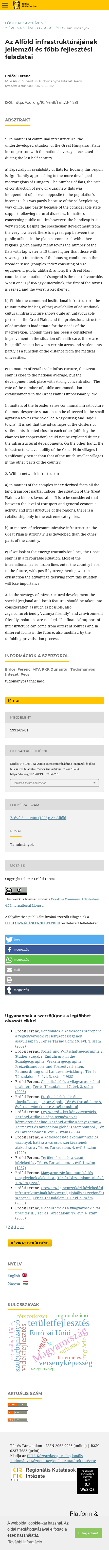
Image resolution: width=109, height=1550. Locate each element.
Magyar (15, 1283)
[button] (54, 939)
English (15, 1275)
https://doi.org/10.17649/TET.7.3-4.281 (46, 102)
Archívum (34, 23)
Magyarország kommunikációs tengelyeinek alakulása (54, 1175)
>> (22, 1226)
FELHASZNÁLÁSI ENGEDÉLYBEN (32, 923)
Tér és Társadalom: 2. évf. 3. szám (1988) (55, 1074)
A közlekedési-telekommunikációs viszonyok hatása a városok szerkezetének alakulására (56, 1142)
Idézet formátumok (30, 783)
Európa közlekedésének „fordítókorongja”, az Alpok (48, 1099)
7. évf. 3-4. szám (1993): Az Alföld (34, 28)
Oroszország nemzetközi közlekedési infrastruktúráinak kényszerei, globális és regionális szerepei (59, 1192)
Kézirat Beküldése (29, 1243)
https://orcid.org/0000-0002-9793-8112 (29, 86)
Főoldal (13, 23)
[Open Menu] (5, 5)
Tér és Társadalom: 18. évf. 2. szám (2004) (59, 1129)
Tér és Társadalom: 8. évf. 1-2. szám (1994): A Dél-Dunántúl (58, 1104)
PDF (16, 701)
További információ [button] (25, 1542)
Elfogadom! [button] (88, 1533)
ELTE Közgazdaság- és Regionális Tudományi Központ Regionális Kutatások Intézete (53, 1458)
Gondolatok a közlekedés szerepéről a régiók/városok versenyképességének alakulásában (58, 1036)
